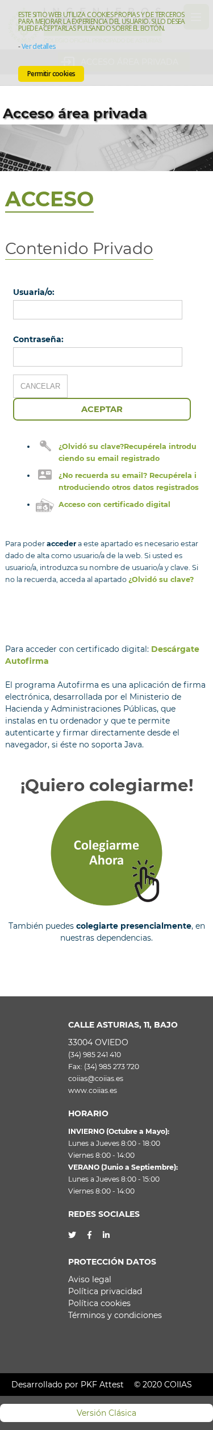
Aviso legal (89, 1279)
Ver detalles (39, 46)
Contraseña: (38, 339)
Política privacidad (105, 1291)
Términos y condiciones (115, 1315)
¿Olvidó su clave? (161, 579)
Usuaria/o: (34, 292)
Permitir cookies (51, 73)
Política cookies (99, 1303)
